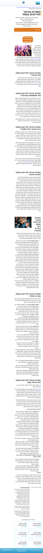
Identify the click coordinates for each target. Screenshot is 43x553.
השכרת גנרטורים (37, 59)
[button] (23, 3)
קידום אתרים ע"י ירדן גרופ (35, 549)
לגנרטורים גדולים (27, 162)
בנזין (36, 82)
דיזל (32, 82)
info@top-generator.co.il (7, 549)
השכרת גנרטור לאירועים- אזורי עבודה (24, 7)
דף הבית (39, 7)
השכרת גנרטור (34, 7)
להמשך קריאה (38, 526)
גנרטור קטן (38, 389)
